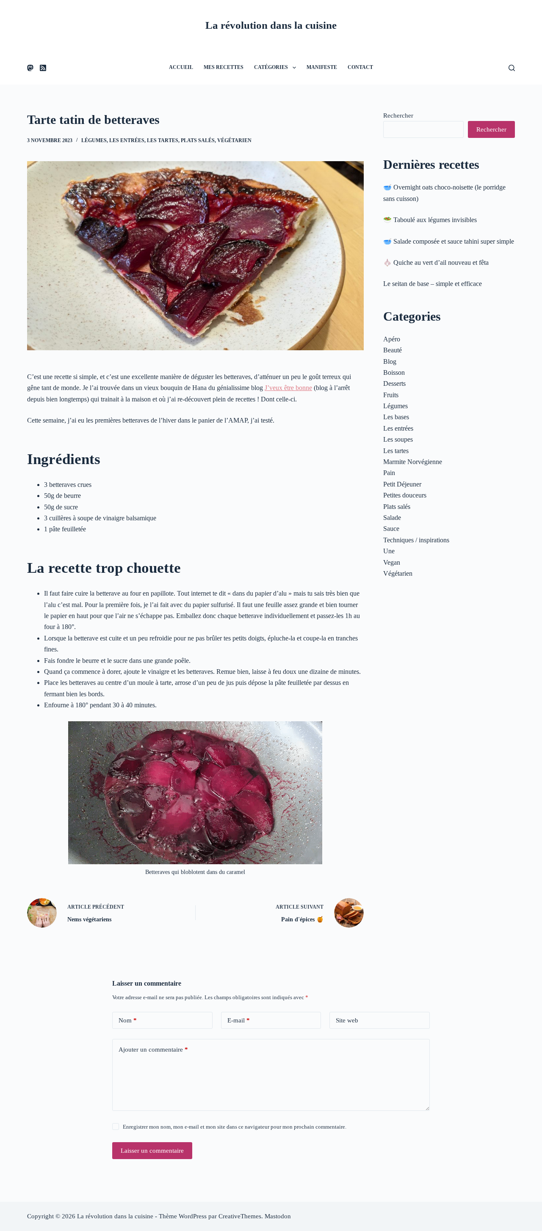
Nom (128, 1020)
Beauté (392, 350)
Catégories (271, 67)
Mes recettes (223, 67)
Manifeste (322, 67)
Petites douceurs (404, 495)
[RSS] (43, 68)
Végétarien (234, 140)
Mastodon (278, 1216)
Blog (389, 361)
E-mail (238, 1020)
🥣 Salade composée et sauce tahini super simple (448, 241)
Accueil (181, 67)
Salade (392, 517)
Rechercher (398, 115)
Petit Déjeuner (402, 484)
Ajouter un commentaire (153, 1049)
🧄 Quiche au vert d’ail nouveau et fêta (436, 262)
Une (389, 551)
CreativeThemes (239, 1216)
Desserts (394, 383)
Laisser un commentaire (152, 1150)
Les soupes (398, 439)
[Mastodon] (30, 68)
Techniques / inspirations (416, 540)
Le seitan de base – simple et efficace (432, 283)
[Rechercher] (512, 68)
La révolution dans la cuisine (271, 25)
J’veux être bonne (288, 387)
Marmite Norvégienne (412, 461)
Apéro (391, 339)
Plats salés (198, 140)
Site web (347, 1020)
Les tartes (162, 140)
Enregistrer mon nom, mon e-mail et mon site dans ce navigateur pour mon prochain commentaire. (234, 1127)
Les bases (396, 416)
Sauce (391, 528)
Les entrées (126, 140)
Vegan (391, 562)
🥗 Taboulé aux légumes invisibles (430, 219)
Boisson (394, 372)
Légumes (94, 140)
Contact (360, 67)
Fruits (390, 394)
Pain (389, 472)
